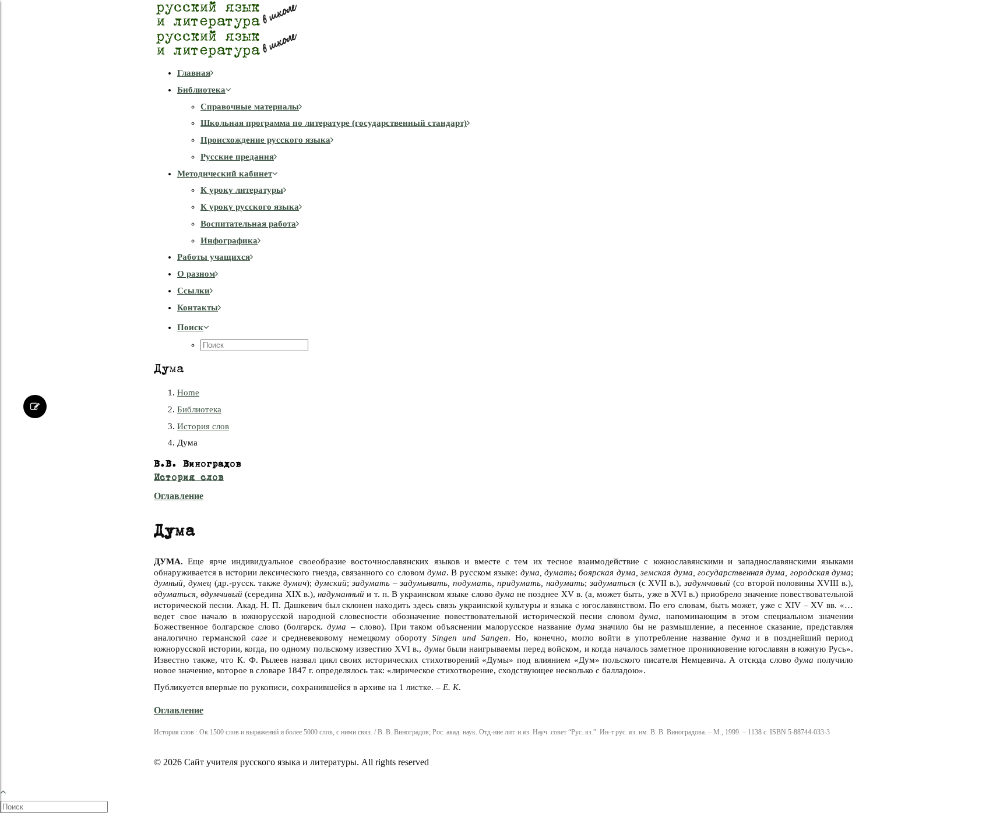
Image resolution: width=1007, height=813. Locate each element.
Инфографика (229, 240)
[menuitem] (515, 73)
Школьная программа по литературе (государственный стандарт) (333, 123)
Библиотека (201, 89)
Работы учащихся (213, 256)
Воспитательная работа (248, 223)
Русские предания (237, 156)
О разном (196, 273)
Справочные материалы (249, 106)
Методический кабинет (224, 173)
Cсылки (193, 290)
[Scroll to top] (9, 791)
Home (188, 392)
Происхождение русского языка (265, 139)
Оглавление (178, 496)
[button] (193, 327)
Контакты (197, 307)
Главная (193, 72)
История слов (203, 426)
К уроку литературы (241, 190)
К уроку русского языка (249, 206)
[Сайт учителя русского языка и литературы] (503, 29)
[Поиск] (55, 806)
